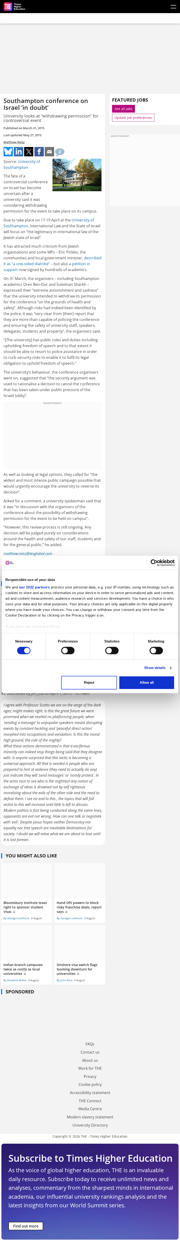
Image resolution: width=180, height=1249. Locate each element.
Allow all (147, 683)
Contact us (90, 1052)
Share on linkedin (18, 151)
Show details (154, 668)
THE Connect (90, 1100)
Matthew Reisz (14, 142)
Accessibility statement (90, 1092)
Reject (89, 683)
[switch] (68, 650)
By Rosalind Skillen (15, 980)
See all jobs (123, 109)
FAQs (90, 1044)
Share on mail (49, 151)
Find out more (25, 1226)
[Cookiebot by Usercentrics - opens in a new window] (154, 562)
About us (90, 1060)
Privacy (90, 1076)
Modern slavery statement (90, 1117)
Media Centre (90, 1108)
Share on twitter (29, 151)
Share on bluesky (8, 151)
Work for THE (90, 1068)
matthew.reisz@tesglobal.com (28, 553)
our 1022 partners (34, 587)
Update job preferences (133, 117)
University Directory (90, 1125)
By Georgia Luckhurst (16, 918)
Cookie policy (90, 1084)
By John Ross (64, 980)
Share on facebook (39, 151)
